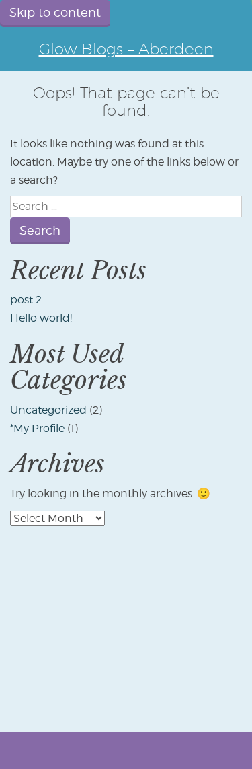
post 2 (26, 299)
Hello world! (41, 318)
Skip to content (55, 12)
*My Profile (37, 428)
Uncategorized (48, 410)
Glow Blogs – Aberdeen (126, 49)
